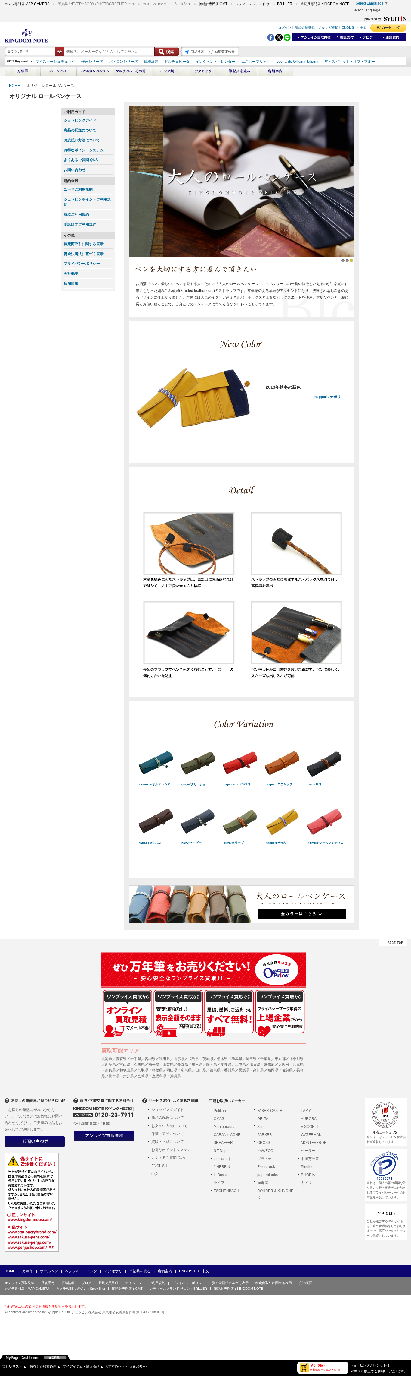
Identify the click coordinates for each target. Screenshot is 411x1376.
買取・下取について (167, 1142)
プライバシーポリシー (82, 263)
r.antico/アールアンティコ (326, 842)
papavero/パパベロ (237, 784)
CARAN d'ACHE (227, 1135)
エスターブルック (255, 61)
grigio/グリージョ (193, 784)
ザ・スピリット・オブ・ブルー (349, 61)
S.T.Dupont (223, 1151)
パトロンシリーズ (123, 61)
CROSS (263, 1142)
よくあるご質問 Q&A (81, 160)
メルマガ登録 (328, 27)
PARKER (264, 1135)
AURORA (309, 1119)
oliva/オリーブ (234, 842)
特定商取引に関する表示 (84, 244)
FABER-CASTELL (271, 1111)
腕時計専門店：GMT (127, 1288)
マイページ (133, 1283)
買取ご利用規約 (76, 214)
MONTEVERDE (313, 1142)
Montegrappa (225, 1127)
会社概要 (71, 273)
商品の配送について (80, 130)
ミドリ (306, 1183)
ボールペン (49, 1271)
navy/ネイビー (191, 842)
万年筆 (27, 1271)
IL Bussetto (223, 1175)
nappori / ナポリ (327, 397)
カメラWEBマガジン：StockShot (80, 1288)
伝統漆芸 (151, 61)
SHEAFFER (223, 1142)
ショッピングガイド (80, 120)
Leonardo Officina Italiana (297, 61)
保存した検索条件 (45, 1366)
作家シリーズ (92, 61)
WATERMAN (311, 1135)
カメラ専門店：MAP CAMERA (27, 1288)
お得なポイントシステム (84, 150)
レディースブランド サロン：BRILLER (178, 1288)
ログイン (284, 27)
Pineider (308, 1167)
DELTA (262, 1119)
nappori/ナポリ (276, 842)
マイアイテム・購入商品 (83, 1366)
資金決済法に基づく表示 (84, 254)
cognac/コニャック (279, 784)
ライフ (219, 1183)
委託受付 (47, 1283)
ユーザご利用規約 (78, 189)
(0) (398, 27)
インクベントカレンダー (215, 61)
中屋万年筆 (310, 1159)
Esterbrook (266, 1167)
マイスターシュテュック (55, 61)
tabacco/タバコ (150, 842)
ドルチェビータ (177, 61)
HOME (14, 86)
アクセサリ (113, 1271)
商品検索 (197, 51)
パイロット (223, 1159)
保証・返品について (167, 1134)
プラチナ (264, 1159)
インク (91, 1271)
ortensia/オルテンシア (154, 784)
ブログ (86, 1283)
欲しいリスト (14, 1366)
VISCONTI (309, 1127)
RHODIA (308, 1175)
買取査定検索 (225, 51)
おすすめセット (116, 1366)
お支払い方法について (82, 140)
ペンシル (72, 1271)
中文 (363, 27)
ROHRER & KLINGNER (275, 1194)
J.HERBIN (222, 1167)
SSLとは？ (387, 1213)
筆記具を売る (140, 1271)
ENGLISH (349, 27)
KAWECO (265, 1151)
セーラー (308, 1151)
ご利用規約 (157, 1283)
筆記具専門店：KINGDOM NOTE (238, 1288)
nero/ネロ (314, 784)
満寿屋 (262, 1183)
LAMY (306, 1111)
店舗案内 (165, 1271)
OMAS (219, 1119)
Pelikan (220, 1111)
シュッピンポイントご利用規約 (87, 202)
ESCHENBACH (226, 1191)
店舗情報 (71, 283)
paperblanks (267, 1175)
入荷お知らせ (139, 1366)
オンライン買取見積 (19, 1283)
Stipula (263, 1127)
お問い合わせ (74, 170)
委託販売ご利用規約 (80, 224)
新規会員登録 (305, 27)
